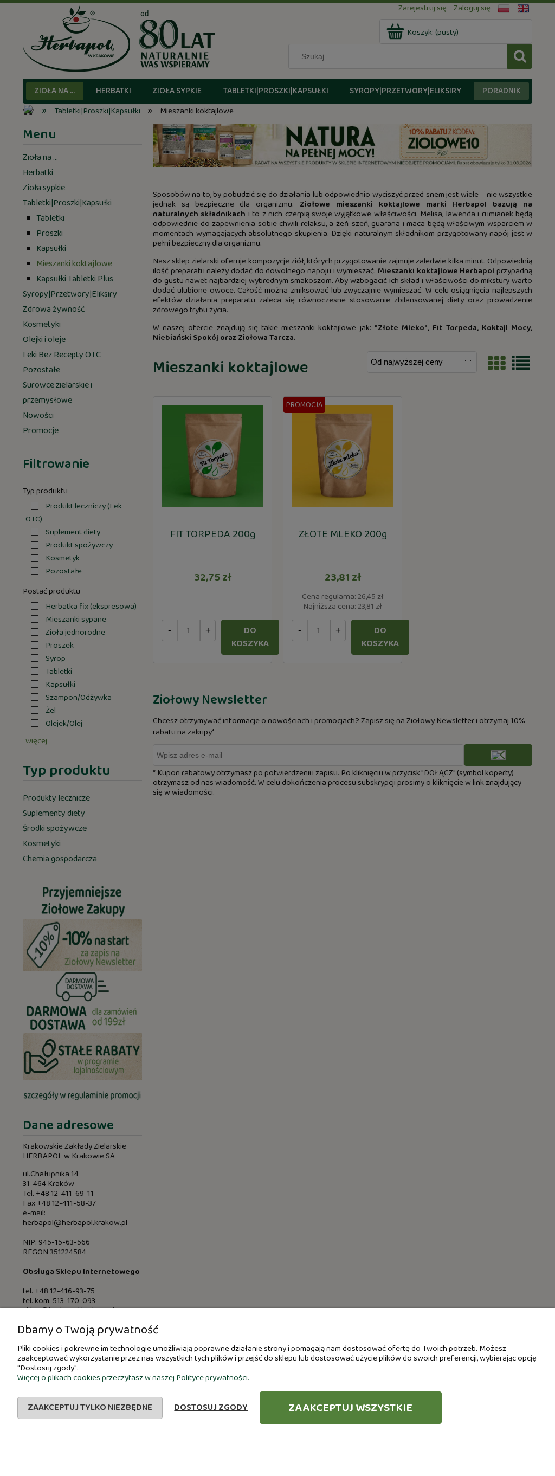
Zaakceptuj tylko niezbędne (90, 1407)
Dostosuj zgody (211, 1407)
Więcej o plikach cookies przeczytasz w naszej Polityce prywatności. (133, 1377)
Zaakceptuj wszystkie (350, 1407)
